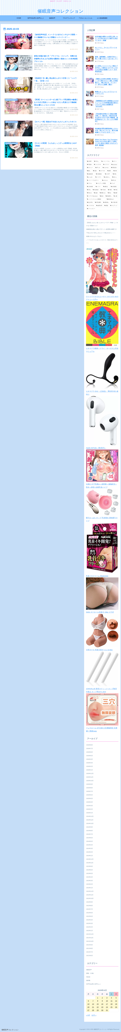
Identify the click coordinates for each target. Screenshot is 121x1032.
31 (107, 1010)
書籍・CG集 (90, 973)
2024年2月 (89, 852)
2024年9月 (89, 827)
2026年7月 (89, 748)
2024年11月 (89, 820)
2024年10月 (89, 823)
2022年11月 (89, 895)
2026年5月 (89, 755)
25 (111, 1007)
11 (111, 1001)
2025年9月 (89, 784)
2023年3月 (89, 880)
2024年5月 (89, 841)
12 (116, 1001)
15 (98, 1004)
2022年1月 (89, 930)
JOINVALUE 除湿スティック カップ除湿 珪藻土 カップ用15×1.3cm (101, 690)
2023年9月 (89, 866)
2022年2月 (89, 927)
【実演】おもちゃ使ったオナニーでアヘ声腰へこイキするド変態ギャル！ (102, 224)
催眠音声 (89, 969)
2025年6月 (89, 795)
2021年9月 (89, 945)
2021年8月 (89, 948)
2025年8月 (89, 788)
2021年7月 (89, 952)
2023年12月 (89, 859)
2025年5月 (89, 798)
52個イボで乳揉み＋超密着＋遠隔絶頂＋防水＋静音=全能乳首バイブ (101, 485)
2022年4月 (89, 920)
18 (111, 1004)
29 (98, 1010)
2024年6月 (89, 837)
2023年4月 (89, 877)
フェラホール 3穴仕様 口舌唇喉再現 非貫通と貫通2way (101, 729)
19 (116, 1004)
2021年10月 (89, 941)
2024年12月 (89, 816)
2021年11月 (89, 937)
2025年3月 (89, 805)
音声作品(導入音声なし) (93, 984)
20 (88, 1007)
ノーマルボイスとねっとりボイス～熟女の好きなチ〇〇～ (102, 241)
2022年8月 (89, 905)
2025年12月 (89, 773)
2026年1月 (89, 770)
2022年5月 (89, 916)
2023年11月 (89, 862)
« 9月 (88, 1015)
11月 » (94, 1015)
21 (93, 1007)
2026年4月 (89, 759)
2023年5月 (89, 873)
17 (107, 1004)
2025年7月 (89, 791)
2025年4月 (89, 802)
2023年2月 (89, 884)
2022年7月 (89, 909)
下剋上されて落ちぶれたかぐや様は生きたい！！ (100, 233)
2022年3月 (89, 923)
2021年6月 (89, 955)
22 (98, 1007)
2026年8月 (89, 745)
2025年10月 (89, 780)
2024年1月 (89, 855)
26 (116, 1007)
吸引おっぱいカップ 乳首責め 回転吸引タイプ (102, 519)
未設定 (88, 977)
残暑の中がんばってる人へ (94, 236)
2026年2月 (89, 766)
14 (93, 1004)
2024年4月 (89, 845)
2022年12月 (89, 891)
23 (102, 1007)
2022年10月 (89, 898)
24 (107, 1007)
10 (107, 1001)
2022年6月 (89, 912)
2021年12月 (89, 934)
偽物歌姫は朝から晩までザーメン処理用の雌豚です (101, 229)
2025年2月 (89, 809)
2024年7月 (89, 834)
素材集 (88, 980)
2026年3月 (89, 763)
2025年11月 (89, 777)
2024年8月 (89, 830)
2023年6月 (89, 870)
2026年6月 (89, 752)
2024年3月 (89, 848)
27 (88, 1010)
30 (102, 1010)
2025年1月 (89, 813)
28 (93, 1010)
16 (102, 1004)
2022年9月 (89, 902)
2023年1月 (89, 887)
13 (88, 1004)
